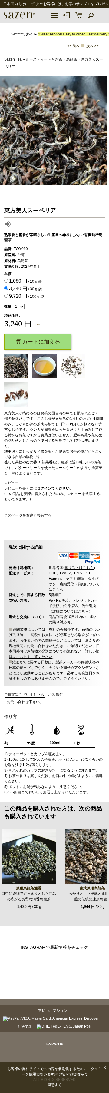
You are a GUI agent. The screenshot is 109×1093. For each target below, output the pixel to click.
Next (103, 131)
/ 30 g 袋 (25, 288)
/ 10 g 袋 (25, 281)
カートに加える (40, 342)
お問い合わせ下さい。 (25, 702)
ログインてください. (54, 488)
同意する (54, 1085)
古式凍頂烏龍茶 (92, 888)
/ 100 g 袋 (26, 296)
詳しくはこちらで (73, 1074)
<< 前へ (73, 46)
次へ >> (92, 46)
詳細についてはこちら (70, 611)
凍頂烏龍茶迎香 (28, 888)
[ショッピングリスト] (78, 15)
